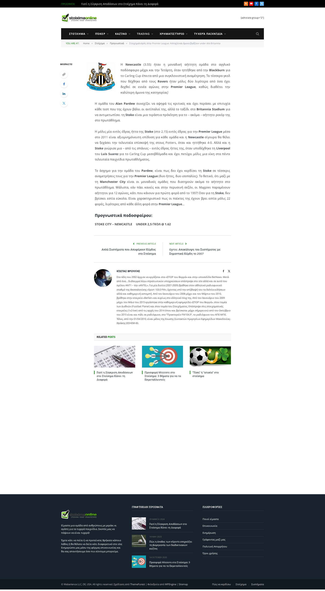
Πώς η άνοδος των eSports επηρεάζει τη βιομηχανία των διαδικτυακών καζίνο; (123, 4)
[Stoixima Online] (79, 17)
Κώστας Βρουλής (128, 271)
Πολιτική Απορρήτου (215, 546)
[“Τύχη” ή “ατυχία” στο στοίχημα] (210, 357)
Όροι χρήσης (210, 553)
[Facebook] (64, 84)
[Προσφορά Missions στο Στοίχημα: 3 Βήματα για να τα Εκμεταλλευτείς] (162, 357)
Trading (143, 34)
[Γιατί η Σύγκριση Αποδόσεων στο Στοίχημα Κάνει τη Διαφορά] (114, 357)
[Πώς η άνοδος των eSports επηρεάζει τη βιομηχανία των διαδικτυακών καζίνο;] (139, 541)
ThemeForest (137, 584)
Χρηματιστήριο (172, 34)
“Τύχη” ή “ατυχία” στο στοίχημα (205, 374)
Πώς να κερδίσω (221, 584)
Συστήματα (257, 584)
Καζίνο (121, 34)
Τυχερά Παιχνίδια (208, 34)
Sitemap (183, 584)
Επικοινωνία (210, 525)
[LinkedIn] (64, 93)
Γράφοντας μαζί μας (214, 539)
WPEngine (170, 584)
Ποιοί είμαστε (211, 519)
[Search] (257, 34)
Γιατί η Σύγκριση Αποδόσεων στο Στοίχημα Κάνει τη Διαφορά (115, 376)
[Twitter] (64, 103)
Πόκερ (100, 34)
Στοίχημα (77, 34)
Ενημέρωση (209, 532)
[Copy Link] (64, 74)
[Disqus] (162, 437)
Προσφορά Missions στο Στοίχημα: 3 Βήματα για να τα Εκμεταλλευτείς (163, 376)
